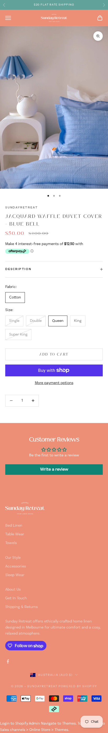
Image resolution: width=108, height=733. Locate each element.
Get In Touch (16, 598)
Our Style (13, 558)
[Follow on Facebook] (7, 661)
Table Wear (14, 534)
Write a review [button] (54, 469)
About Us (13, 589)
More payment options (54, 383)
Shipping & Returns (21, 607)
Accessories (15, 566)
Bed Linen (13, 525)
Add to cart (54, 354)
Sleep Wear (14, 575)
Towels (11, 543)
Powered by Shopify (77, 686)
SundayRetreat (21, 207)
